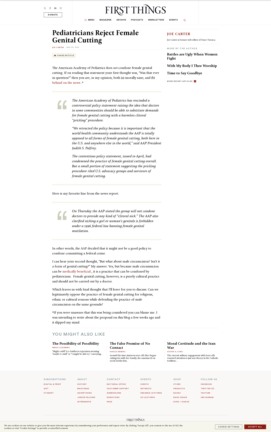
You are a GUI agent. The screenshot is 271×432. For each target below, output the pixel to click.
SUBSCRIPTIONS (55, 379)
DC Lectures (148, 397)
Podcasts (137, 20)
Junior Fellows (86, 397)
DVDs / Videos (181, 402)
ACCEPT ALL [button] (255, 427)
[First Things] (135, 10)
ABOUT (82, 379)
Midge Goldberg (61, 347)
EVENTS (146, 379)
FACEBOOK (206, 384)
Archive (121, 20)
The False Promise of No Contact (130, 345)
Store (177, 384)
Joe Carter (58, 47)
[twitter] (45, 8)
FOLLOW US (209, 379)
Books (177, 393)
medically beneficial (76, 271)
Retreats (146, 388)
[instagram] (61, 8)
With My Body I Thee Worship (192, 65)
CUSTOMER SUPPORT (118, 388)
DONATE (53, 15)
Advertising (84, 393)
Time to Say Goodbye (184, 73)
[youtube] (55, 8)
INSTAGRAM (207, 397)
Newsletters (156, 20)
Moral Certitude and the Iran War (191, 345)
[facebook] (50, 8)
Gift (46, 388)
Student (49, 393)
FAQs (109, 402)
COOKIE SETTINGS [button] (228, 427)
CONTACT (114, 379)
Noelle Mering (118, 351)
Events (173, 20)
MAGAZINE (106, 20)
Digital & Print (52, 384)
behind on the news (66, 83)
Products (179, 388)
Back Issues (180, 397)
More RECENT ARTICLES (180, 81)
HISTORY (82, 384)
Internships (84, 402)
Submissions (114, 393)
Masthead (83, 388)
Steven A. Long (175, 351)
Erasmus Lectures (151, 393)
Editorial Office (116, 384)
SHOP (177, 379)
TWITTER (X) (207, 388)
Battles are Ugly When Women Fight (192, 56)
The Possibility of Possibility (75, 343)
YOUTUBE (205, 393)
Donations (113, 397)
